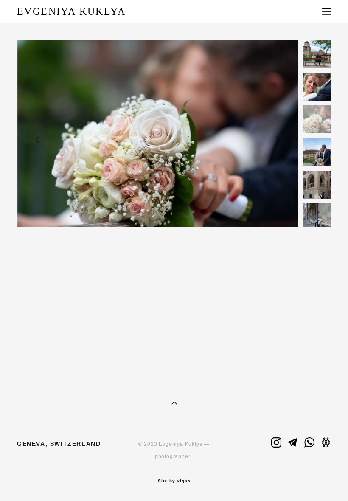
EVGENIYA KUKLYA (71, 11)
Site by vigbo (174, 481)
